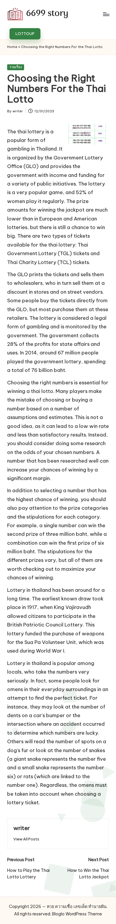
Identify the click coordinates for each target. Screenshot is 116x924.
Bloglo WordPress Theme (77, 914)
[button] (25, 33)
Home (12, 47)
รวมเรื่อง (16, 67)
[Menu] (106, 14)
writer (21, 828)
